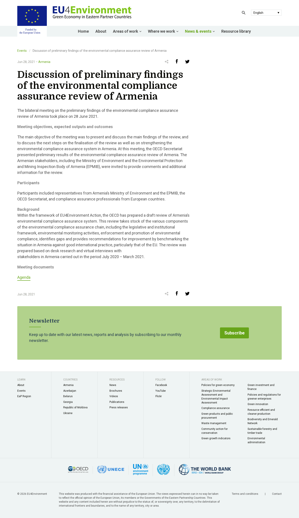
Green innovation (258, 404)
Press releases (118, 407)
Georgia (68, 402)
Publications (116, 402)
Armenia (44, 62)
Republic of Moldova (75, 407)
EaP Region (24, 396)
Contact (277, 493)
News (112, 385)
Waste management (213, 423)
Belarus (68, 396)
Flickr (158, 396)
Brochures (115, 390)
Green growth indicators (215, 438)
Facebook (161, 385)
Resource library (236, 31)
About (100, 31)
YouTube (160, 390)
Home (83, 31)
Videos (113, 396)
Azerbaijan (69, 390)
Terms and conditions (245, 493)
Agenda (23, 277)
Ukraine (67, 413)
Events (22, 50)
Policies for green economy (218, 385)
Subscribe (234, 333)
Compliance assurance (215, 408)
